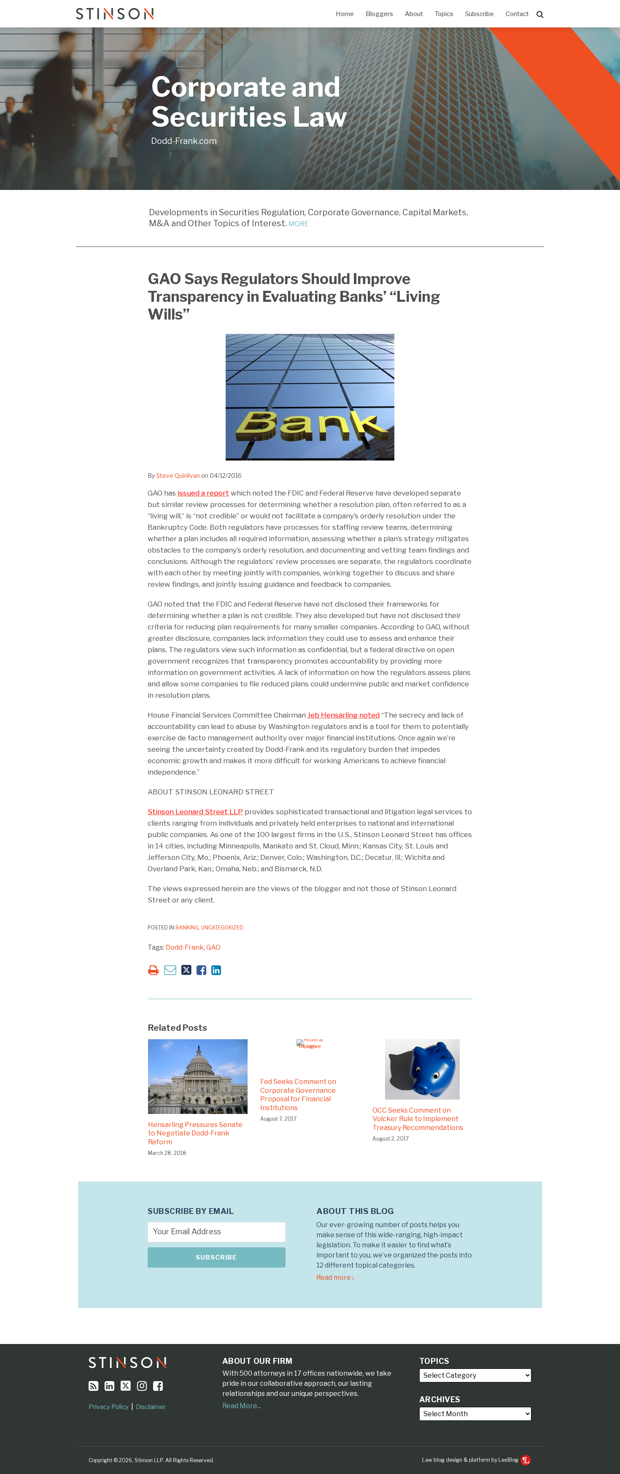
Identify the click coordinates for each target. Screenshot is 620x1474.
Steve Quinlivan (178, 475)
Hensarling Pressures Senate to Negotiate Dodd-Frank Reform (195, 1133)
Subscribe (479, 14)
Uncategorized (222, 927)
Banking (187, 927)
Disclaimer (151, 1407)
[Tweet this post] (186, 970)
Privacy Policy (109, 1407)
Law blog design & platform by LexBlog (471, 1460)
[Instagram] (142, 1386)
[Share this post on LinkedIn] (216, 970)
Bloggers (379, 14)
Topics (444, 14)
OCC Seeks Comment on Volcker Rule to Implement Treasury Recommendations (417, 1119)
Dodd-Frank (185, 947)
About (414, 14)
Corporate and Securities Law (249, 102)
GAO (213, 947)
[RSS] (93, 1386)
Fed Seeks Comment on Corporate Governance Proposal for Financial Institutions (298, 1095)
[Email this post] (170, 969)
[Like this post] (201, 970)
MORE (298, 224)
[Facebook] (158, 1386)
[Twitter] (126, 1386)
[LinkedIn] (109, 1386)
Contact (517, 14)
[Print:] (153, 970)
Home (345, 14)
